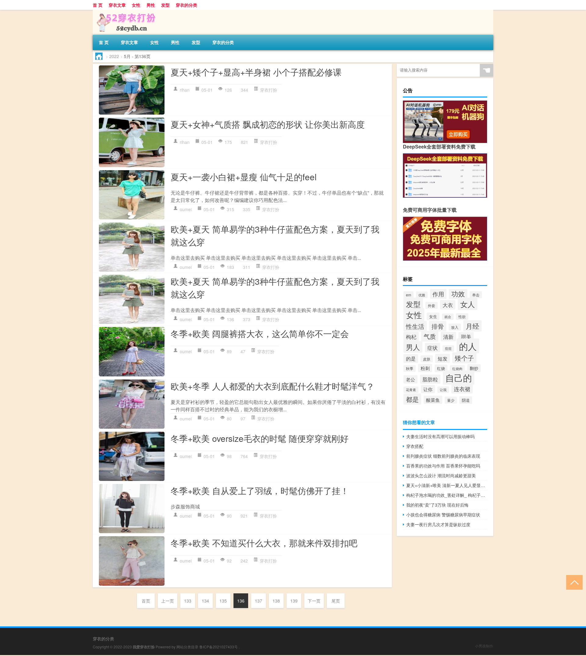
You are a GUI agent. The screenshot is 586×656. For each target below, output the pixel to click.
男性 (150, 5)
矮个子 (464, 357)
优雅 (421, 294)
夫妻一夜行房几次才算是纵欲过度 (438, 524)
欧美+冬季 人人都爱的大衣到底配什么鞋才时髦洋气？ (272, 386)
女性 (136, 5)
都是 (412, 399)
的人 (468, 345)
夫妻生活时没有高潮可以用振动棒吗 (440, 436)
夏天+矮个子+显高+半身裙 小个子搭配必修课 (256, 72)
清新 (448, 336)
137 (258, 601)
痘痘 (448, 348)
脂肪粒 (430, 379)
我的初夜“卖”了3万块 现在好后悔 (437, 505)
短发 (442, 358)
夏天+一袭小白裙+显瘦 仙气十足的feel (244, 176)
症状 (432, 347)
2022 (114, 56)
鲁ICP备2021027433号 (218, 646)
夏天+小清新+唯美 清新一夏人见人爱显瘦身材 (446, 485)
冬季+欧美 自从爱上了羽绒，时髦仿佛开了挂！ (260, 490)
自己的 (458, 377)
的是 (411, 358)
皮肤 (426, 358)
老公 (410, 379)
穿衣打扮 (268, 90)
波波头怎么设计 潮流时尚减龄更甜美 (441, 475)
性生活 (415, 326)
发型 (165, 5)
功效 (458, 293)
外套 (431, 305)
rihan (185, 90)
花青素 (411, 389)
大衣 (448, 305)
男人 (413, 347)
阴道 (466, 400)
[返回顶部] (573, 582)
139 (294, 601)
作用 (438, 294)
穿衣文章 (117, 5)
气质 (430, 336)
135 (223, 601)
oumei (186, 209)
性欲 (462, 316)
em (408, 294)
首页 (146, 601)
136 (240, 601)
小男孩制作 (484, 645)
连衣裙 (462, 389)
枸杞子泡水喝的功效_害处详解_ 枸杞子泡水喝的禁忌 (446, 495)
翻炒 (474, 368)
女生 (433, 316)
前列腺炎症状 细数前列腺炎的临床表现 (443, 456)
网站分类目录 (187, 646)
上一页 (167, 601)
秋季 (409, 368)
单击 (475, 294)
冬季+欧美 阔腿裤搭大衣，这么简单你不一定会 (260, 333)
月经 (472, 326)
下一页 (314, 601)
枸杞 (411, 336)
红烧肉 (457, 368)
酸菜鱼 (433, 400)
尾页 (335, 601)
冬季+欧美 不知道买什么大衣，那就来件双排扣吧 (264, 543)
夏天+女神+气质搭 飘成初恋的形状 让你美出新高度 (268, 124)
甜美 (466, 336)
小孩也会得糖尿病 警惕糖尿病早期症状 (443, 514)
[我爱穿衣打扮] (125, 12)
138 (276, 601)
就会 (447, 316)
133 (187, 601)
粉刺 (425, 368)
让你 (427, 389)
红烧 (441, 368)
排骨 (438, 326)
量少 (450, 400)
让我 (443, 389)
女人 (467, 304)
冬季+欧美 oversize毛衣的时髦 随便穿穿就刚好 (260, 438)
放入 (454, 327)
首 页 (98, 5)
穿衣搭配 (414, 446)
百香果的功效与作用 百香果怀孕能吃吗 (443, 466)
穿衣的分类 (186, 5)
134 (205, 601)
